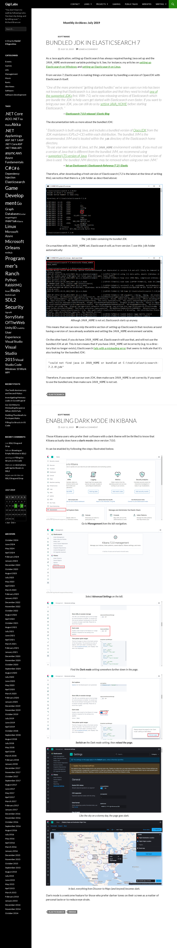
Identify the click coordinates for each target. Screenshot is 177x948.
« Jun (7, 522)
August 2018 (11, 739)
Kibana (72, 912)
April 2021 (10, 639)
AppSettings (13, 136)
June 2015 (10, 880)
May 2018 (9, 747)
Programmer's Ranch (15, 265)
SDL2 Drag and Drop (14, 478)
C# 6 (15, 168)
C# (8, 168)
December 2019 (12, 706)
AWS (19, 153)
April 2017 (10, 797)
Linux (10, 226)
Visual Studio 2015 (11, 353)
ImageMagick (11, 217)
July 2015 (9, 876)
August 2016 (11, 830)
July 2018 (9, 743)
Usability (20, 328)
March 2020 (10, 693)
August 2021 (11, 627)
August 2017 (11, 784)
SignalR (8, 312)
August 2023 (11, 573)
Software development (15, 94)
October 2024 (11, 540)
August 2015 (11, 871)
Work (23, 368)
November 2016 (12, 818)
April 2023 (10, 585)
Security (14, 307)
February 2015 (12, 896)
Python (10, 280)
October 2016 (11, 822)
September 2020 (13, 668)
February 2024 (12, 556)
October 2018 (11, 731)
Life (7, 70)
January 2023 (11, 598)
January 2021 (11, 652)
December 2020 (12, 656)
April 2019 (10, 726)
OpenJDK (139, 130)
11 (16, 505)
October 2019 (11, 714)
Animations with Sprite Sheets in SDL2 (15, 468)
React (7, 291)
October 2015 (11, 863)
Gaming (116, 4)
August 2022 (11, 614)
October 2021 (11, 623)
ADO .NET (12, 119)
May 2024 (9, 548)
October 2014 (11, 913)
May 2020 (9, 685)
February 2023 (12, 594)
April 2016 (10, 842)
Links (86, 4)
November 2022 (12, 606)
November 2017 (12, 772)
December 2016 (12, 813)
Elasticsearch (56, 394)
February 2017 (12, 805)
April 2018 (10, 751)
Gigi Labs (11, 4)
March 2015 (10, 892)
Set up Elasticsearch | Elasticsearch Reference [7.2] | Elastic (97, 165)
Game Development (14, 195)
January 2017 (11, 809)
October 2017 (11, 776)
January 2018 (11, 764)
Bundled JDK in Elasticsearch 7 (93, 42)
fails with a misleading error (110, 348)
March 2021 (10, 643)
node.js (8, 252)
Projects (101, 4)
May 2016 (9, 838)
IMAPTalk (11, 221)
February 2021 (12, 648)
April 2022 (10, 619)
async (10, 152)
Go (19, 203)
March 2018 (10, 755)
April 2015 (10, 888)
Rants (7, 82)
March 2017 (10, 801)
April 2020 (10, 689)
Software (64, 36)
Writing (160, 4)
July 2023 (9, 577)
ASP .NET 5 (11, 140)
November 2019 (12, 710)
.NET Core (14, 113)
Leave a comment (88, 49)
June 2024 (10, 544)
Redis (15, 290)
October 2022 (11, 610)
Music (8, 78)
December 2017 (12, 768)
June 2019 (10, 722)
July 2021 (9, 631)
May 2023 (9, 581)
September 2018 (13, 735)
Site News (9, 86)
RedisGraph (10, 295)
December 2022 (12, 602)
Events (8, 61)
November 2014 (12, 909)
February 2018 (12, 760)
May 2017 (9, 793)
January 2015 (11, 900)
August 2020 (11, 672)
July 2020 (9, 677)
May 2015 (9, 884)
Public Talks (131, 4)
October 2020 (11, 664)
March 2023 (10, 590)
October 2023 (11, 569)
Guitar (23, 214)
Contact (75, 4)
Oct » (13, 522)
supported (55, 156)
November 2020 (12, 660)
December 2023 (12, 565)
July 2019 (9, 718)
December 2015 (12, 855)
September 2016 (13, 826)
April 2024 (10, 552)
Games (8, 65)
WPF (7, 372)
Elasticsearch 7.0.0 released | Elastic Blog (87, 113)
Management (11, 74)
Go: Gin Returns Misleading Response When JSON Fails (15, 407)
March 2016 (10, 847)
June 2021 (10, 635)
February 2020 (12, 697)
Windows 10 (12, 368)
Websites (146, 4)
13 (22, 505)
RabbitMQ (13, 285)
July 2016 (9, 834)
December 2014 (12, 905)
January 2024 (11, 561)
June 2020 (10, 681)
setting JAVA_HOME (113, 104)
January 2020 (11, 702)
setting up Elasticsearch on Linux (101, 66)
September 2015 (13, 867)
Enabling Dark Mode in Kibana (91, 420)
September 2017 (13, 780)
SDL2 (10, 300)
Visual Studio (13, 341)
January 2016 (11, 851)
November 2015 (12, 859)
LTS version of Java (74, 156)
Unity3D (11, 328)
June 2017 (10, 789)
